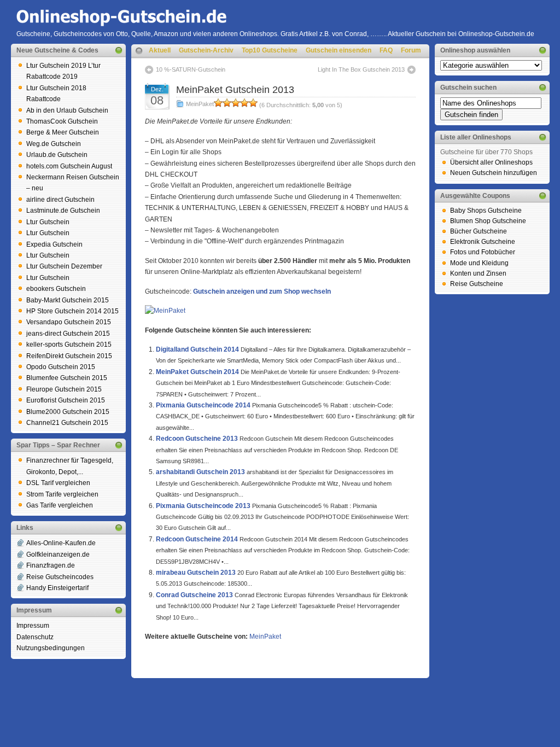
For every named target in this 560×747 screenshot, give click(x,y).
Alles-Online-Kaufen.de (61, 543)
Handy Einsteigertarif (57, 588)
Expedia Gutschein (54, 244)
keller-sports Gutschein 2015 (69, 344)
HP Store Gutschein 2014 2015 (72, 311)
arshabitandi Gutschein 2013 (200, 472)
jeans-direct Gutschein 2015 (68, 333)
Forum (411, 50)
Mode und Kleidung (479, 263)
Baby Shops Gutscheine (486, 210)
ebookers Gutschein (56, 289)
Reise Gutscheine (476, 284)
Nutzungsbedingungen (50, 648)
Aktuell (160, 50)
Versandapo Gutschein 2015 (68, 322)
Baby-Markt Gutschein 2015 (67, 300)
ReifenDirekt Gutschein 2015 (69, 356)
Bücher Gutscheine (478, 231)
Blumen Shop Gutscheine (488, 221)
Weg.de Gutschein (53, 144)
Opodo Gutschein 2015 (60, 367)
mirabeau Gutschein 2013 (196, 572)
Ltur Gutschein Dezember (64, 266)
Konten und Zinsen (478, 273)
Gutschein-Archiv (206, 50)
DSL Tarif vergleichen (58, 483)
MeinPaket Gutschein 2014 (197, 372)
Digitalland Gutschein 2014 (197, 349)
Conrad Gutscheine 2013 (194, 595)
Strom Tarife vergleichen (62, 494)
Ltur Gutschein (47, 222)
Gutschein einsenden (338, 50)
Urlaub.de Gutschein (57, 155)
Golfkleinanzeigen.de (58, 554)
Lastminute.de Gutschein (63, 210)
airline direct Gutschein (60, 199)
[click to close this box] (118, 50)
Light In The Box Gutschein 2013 (361, 69)
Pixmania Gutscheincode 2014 (203, 405)
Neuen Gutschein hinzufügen (493, 173)
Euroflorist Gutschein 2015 (65, 400)
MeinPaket (200, 104)
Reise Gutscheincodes (60, 577)
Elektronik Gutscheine (482, 242)
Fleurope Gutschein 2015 (64, 389)
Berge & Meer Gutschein (62, 132)
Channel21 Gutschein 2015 (67, 423)
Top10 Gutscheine (270, 50)
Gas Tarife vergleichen (59, 505)
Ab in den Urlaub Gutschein (67, 110)
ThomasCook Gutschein (62, 121)
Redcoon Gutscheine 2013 (197, 438)
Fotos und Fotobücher (482, 252)
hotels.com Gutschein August (69, 166)
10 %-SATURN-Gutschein (190, 69)
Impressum (32, 625)
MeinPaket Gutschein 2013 (235, 89)
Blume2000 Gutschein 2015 (67, 412)
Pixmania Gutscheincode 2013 (203, 506)
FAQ (386, 50)
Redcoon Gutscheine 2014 (197, 539)
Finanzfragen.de (50, 565)
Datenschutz (35, 637)
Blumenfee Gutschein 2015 (66, 378)
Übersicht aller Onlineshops (491, 162)
